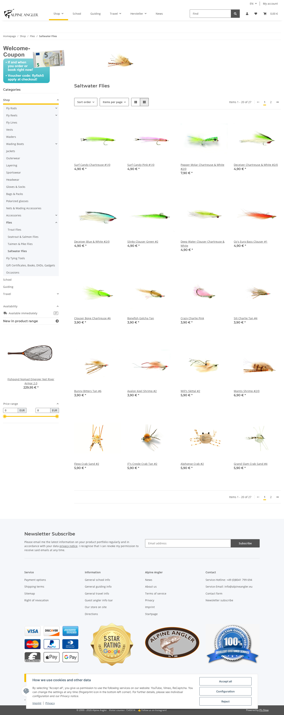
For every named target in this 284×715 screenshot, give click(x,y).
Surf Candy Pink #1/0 (140, 165)
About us (151, 586)
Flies (9, 222)
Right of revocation (36, 600)
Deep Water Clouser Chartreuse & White (202, 243)
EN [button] (251, 3)
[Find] (235, 13)
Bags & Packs (14, 194)
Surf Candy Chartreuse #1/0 (92, 165)
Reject (225, 701)
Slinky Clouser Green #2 (142, 241)
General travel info (97, 593)
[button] (247, 13)
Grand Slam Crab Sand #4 (250, 464)
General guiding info (98, 586)
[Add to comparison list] (104, 122)
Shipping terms (34, 586)
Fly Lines (11, 122)
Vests (9, 129)
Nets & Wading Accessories (23, 208)
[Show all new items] (57, 321)
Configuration (225, 691)
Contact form (214, 593)
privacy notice (68, 546)
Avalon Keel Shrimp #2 (142, 391)
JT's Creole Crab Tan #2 (142, 464)
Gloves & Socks (15, 187)
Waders (11, 137)
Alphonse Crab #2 (192, 464)
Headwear (12, 179)
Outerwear (13, 158)
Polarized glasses (17, 201)
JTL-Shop (264, 710)
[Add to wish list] (114, 122)
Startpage (151, 614)
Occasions (12, 272)
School (7, 279)
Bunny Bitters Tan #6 (87, 391)
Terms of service (155, 593)
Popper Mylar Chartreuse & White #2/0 (202, 167)
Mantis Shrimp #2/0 (246, 391)
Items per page (112, 102)
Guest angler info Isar (99, 600)
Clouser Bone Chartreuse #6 (92, 318)
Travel (7, 294)
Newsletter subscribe (219, 600)
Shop (6, 100)
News (159, 13)
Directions (91, 614)
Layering (11, 165)
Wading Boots (15, 144)
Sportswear (13, 172)
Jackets (10, 151)
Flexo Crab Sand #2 (86, 464)
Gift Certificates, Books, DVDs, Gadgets (30, 265)
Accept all (225, 681)
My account (270, 3)
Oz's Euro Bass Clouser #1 (250, 241)
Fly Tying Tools (15, 258)
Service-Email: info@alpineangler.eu (229, 586)
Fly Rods (11, 108)
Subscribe (245, 543)
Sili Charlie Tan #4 (245, 318)
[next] (277, 102)
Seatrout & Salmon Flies (23, 237)
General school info (97, 580)
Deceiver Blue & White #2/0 (92, 241)
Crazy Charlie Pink (192, 318)
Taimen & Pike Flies (20, 244)
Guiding (8, 287)
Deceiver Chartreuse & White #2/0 (256, 165)
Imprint (36, 703)
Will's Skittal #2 (190, 391)
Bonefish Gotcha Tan (140, 318)
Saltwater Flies (17, 251)
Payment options (35, 580)
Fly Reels (11, 115)
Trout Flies (14, 229)
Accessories (13, 215)
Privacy (50, 703)
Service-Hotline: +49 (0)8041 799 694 (229, 580)
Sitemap (29, 593)
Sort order (84, 102)
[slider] (5, 416)
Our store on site (96, 607)
